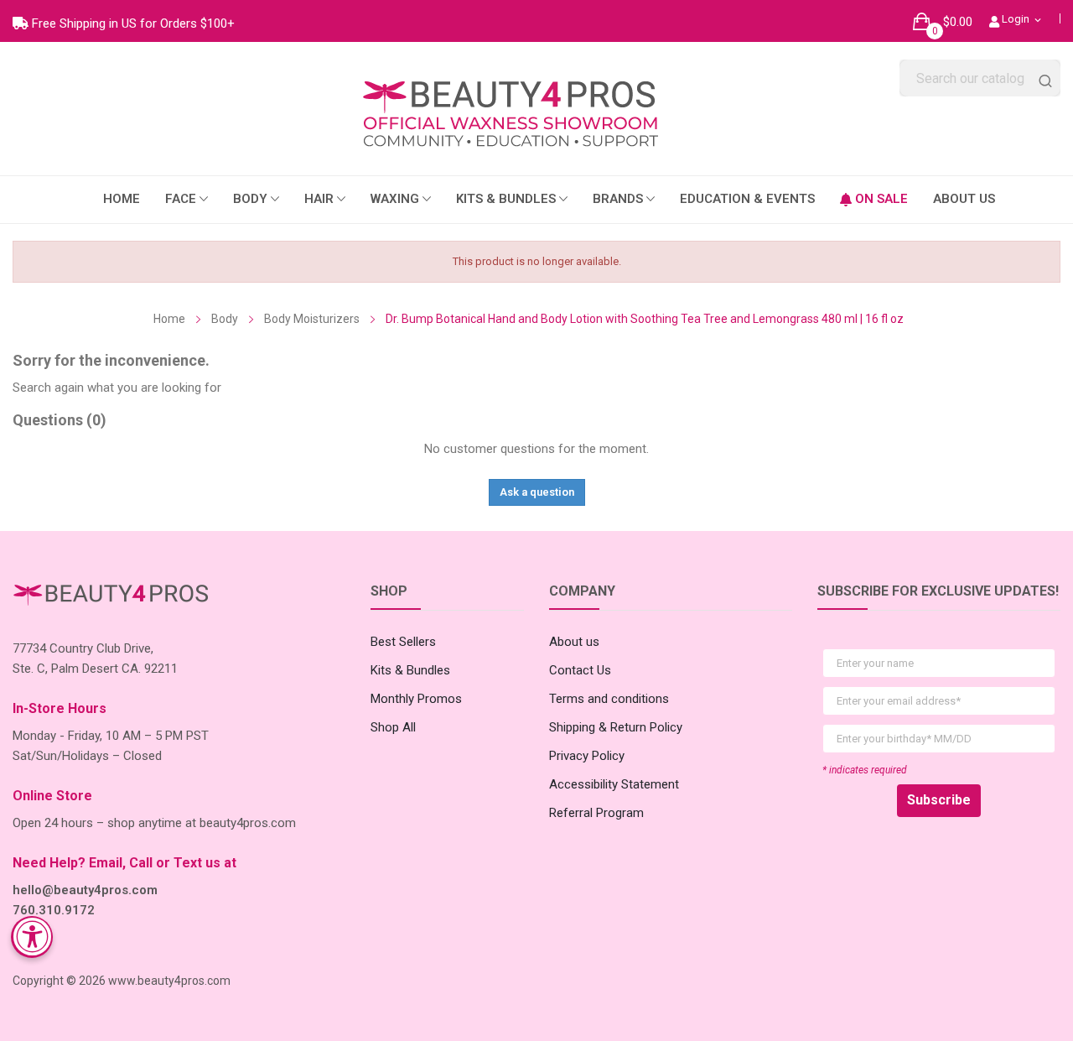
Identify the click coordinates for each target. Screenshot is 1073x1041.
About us (574, 641)
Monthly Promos (416, 698)
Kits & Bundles (410, 670)
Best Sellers (403, 641)
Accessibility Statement (614, 784)
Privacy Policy (587, 755)
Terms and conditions (609, 698)
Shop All (393, 727)
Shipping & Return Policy (615, 727)
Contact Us (580, 670)
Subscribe (939, 800)
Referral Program (596, 812)
